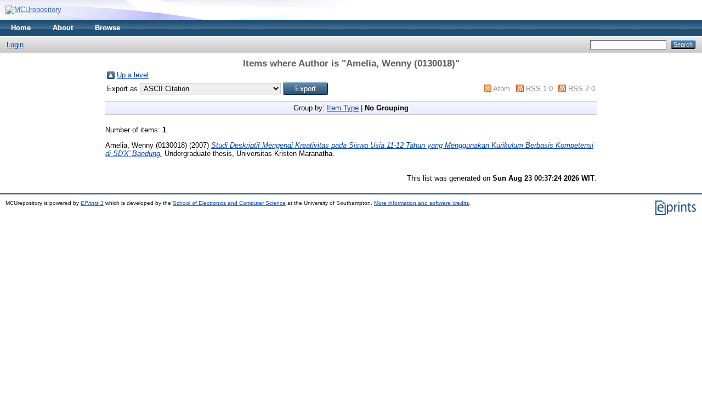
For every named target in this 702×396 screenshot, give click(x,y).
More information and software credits (421, 203)
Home (21, 28)
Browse (107, 28)
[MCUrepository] (33, 9)
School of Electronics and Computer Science (229, 203)
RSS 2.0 (581, 89)
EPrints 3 (92, 203)
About (63, 28)
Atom (501, 89)
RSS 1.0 (539, 89)
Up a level (133, 75)
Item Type (343, 108)
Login (15, 45)
